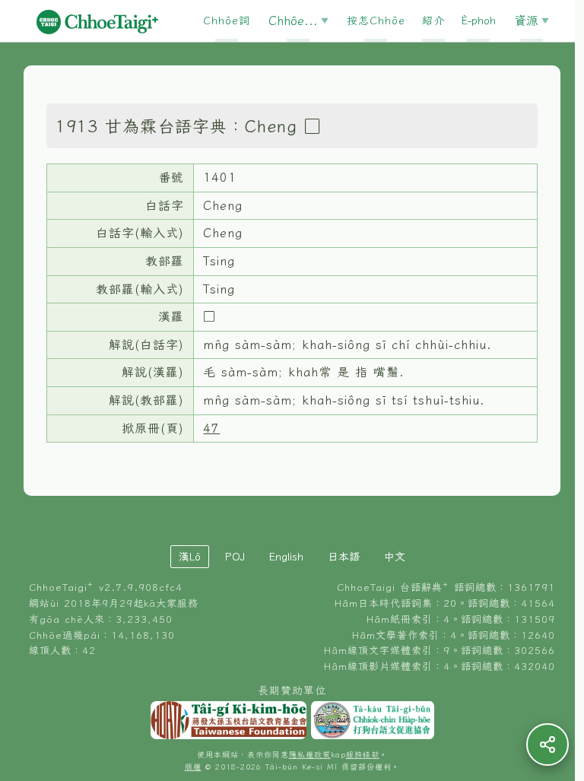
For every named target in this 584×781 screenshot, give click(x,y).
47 (211, 428)
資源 (526, 20)
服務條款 (362, 755)
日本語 (344, 557)
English (286, 557)
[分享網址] (547, 744)
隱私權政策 (310, 755)
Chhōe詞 (226, 20)
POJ (235, 557)
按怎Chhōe (376, 20)
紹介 (433, 20)
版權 (193, 767)
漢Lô (190, 557)
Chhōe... (293, 20)
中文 (394, 557)
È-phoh (479, 20)
